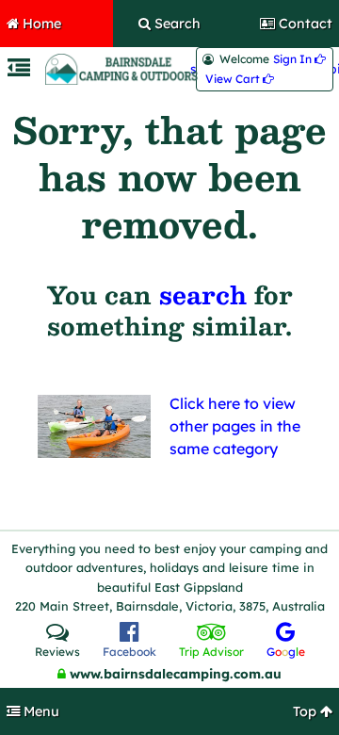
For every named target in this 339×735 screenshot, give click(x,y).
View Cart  (239, 79)
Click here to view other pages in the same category (235, 426)
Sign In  (299, 59)
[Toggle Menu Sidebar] (19, 70)
